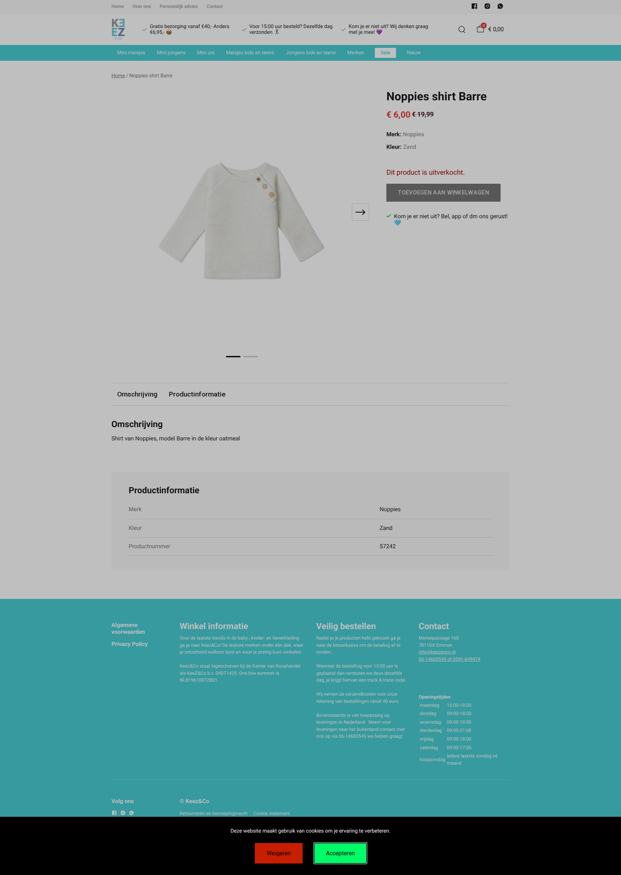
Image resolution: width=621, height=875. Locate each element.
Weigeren (279, 853)
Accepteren (340, 853)
